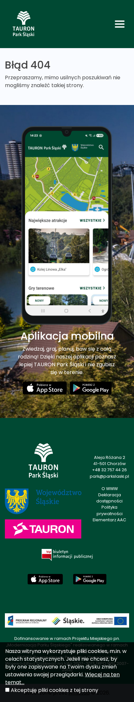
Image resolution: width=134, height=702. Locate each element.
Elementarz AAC (109, 520)
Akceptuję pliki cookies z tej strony (54, 690)
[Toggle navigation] (120, 24)
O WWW (109, 488)
